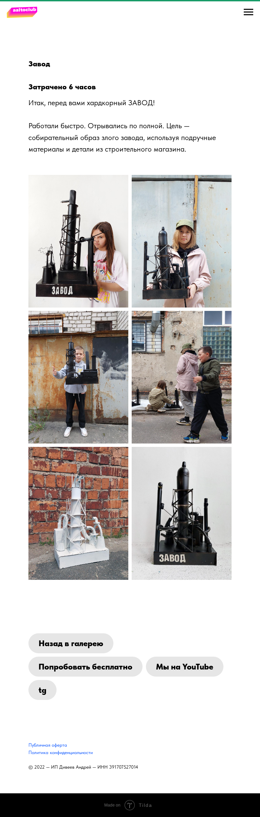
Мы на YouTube (184, 667)
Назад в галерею (71, 643)
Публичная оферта (47, 745)
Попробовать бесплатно (85, 667)
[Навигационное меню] (248, 12)
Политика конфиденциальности (60, 752)
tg (42, 690)
